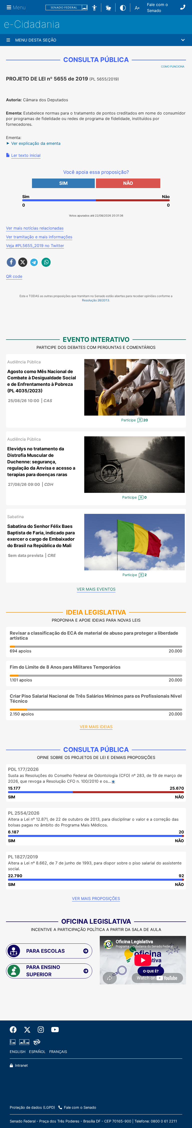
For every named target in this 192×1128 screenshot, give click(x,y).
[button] (108, 7)
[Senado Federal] (67, 8)
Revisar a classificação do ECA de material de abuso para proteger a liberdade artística (94, 635)
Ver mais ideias (96, 726)
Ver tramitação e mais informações (39, 236)
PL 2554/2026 (24, 813)
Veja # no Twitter (35, 245)
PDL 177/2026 (23, 769)
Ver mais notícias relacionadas (35, 228)
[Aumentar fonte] (137, 8)
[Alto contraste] (123, 7)
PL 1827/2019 (23, 856)
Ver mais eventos (96, 589)
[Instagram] (41, 1029)
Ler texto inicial (25, 155)
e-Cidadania (32, 24)
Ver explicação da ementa (35, 143)
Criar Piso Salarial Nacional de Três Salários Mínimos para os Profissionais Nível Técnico (96, 698)
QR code (14, 276)
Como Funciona (172, 66)
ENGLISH (18, 1051)
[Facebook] (15, 1029)
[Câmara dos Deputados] (13, 1042)
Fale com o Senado (157, 7)
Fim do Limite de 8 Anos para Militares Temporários (65, 667)
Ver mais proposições (96, 898)
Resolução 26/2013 (95, 300)
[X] (27, 1029)
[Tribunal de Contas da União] (36, 1042)
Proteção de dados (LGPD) (32, 1107)
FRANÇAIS (58, 1051)
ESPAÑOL (37, 1051)
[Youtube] (53, 1029)
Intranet (21, 1065)
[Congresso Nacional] (24, 1042)
